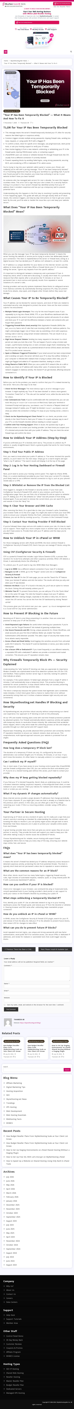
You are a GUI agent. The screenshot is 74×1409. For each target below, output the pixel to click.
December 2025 (12, 1205)
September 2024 (13, 1249)
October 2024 (12, 1245)
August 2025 (11, 1221)
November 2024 (13, 1241)
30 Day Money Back (14, 1340)
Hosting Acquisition (14, 1091)
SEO (8, 1095)
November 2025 (13, 1209)
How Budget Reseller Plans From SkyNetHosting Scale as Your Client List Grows (12, 1048)
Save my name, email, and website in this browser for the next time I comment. (35, 1005)
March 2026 (11, 1193)
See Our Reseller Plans (61, 7)
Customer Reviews (14, 1344)
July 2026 (10, 1177)
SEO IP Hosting (12, 1369)
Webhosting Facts (13, 1119)
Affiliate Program (13, 1352)
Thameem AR (25, 123)
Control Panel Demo (14, 1336)
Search (5, 1067)
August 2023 (11, 1265)
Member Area (12, 1323)
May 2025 (10, 1233)
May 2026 (10, 1185)
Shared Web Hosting (15, 1373)
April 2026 (10, 1189)
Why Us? (9, 1286)
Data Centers (11, 1302)
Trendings (10, 1103)
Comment (8, 965)
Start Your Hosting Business (63, 3)
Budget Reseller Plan (15, 1385)
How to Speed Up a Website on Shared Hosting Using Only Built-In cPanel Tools (37, 1162)
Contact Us (11, 1294)
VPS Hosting (11, 1107)
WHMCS (9, 1123)
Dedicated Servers (13, 1389)
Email (6, 991)
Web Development (14, 1111)
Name (6, 983)
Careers (9, 1298)
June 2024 (10, 1261)
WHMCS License (13, 1356)
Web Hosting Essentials (16, 1115)
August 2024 (11, 1253)
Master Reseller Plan (15, 1381)
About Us (10, 1290)
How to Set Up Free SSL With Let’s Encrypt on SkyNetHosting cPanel (35, 1157)
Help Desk (10, 1315)
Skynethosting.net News (11, 111)
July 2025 (10, 1225)
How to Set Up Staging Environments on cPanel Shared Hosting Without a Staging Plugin (61, 1048)
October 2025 (12, 1213)
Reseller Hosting (13, 1377)
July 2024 (10, 1257)
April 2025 (10, 1237)
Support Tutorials (13, 1319)
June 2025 (10, 1229)
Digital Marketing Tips (15, 1087)
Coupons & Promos (14, 1348)
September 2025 (13, 1217)
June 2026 (10, 1181)
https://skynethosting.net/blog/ (30, 1023)
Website (7, 998)
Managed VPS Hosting (15, 1393)
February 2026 (12, 1197)
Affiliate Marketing (14, 1083)
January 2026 (11, 1201)
